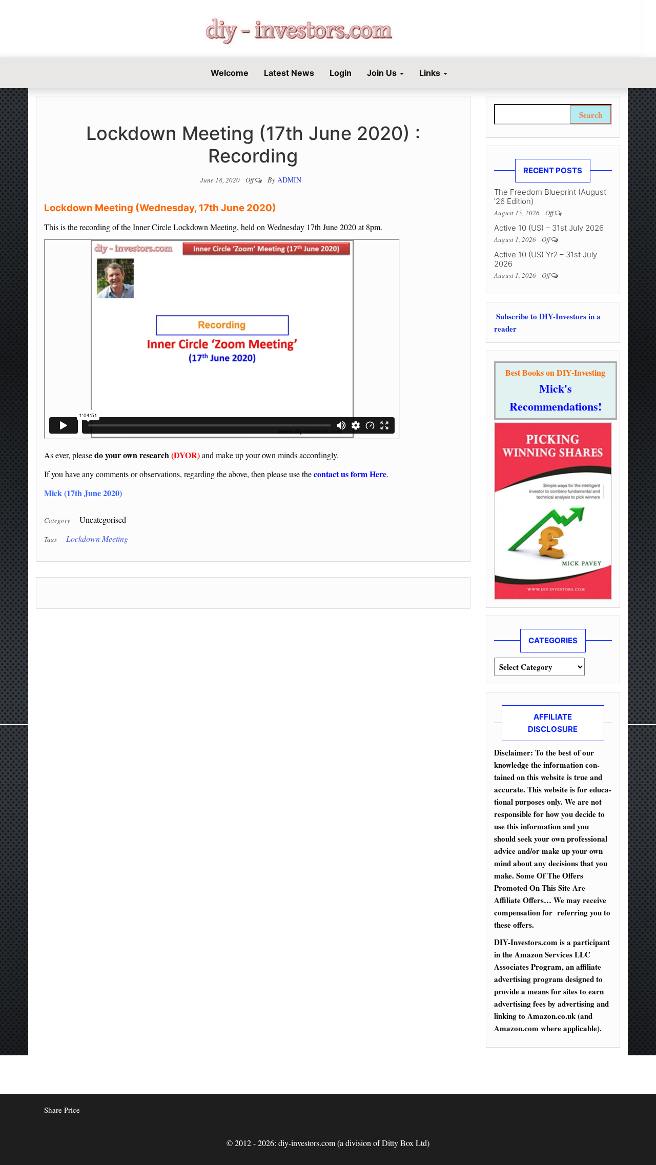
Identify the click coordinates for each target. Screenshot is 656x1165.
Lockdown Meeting (97, 538)
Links (430, 73)
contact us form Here (350, 474)
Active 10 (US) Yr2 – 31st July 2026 (545, 259)
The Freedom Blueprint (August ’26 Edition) (550, 196)
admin (289, 180)
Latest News (289, 73)
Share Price (62, 1110)
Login (341, 73)
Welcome (229, 73)
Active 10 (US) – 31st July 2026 (549, 228)
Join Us (383, 73)
